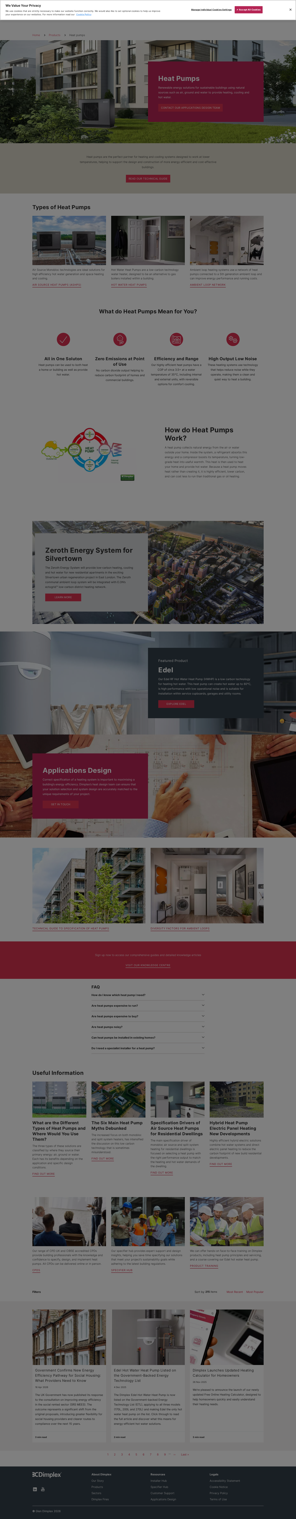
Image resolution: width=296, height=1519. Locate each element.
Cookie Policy (83, 14)
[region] (148, 10)
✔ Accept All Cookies (249, 9)
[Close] (290, 9)
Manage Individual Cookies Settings (211, 9)
